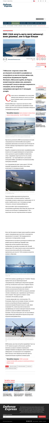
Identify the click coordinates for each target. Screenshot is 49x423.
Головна (4, 31)
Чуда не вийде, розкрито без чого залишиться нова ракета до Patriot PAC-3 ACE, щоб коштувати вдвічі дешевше (41, 115)
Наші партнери (29, 25)
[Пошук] (45, 19)
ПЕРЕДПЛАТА (40, 421)
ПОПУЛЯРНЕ (41, 89)
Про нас (4, 25)
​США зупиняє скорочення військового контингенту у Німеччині (20, 361)
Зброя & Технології (9, 31)
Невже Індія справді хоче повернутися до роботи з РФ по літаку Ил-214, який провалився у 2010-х (7, 395)
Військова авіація (21, 366)
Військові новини (13, 366)
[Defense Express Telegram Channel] (45, 1)
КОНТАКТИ (44, 421)
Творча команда (10, 25)
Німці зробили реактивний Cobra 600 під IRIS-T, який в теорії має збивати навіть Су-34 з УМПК (40, 126)
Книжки (24, 25)
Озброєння (29, 366)
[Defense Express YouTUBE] (41, 1)
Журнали (16, 25)
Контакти (35, 25)
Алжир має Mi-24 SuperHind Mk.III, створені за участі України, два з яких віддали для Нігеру (29, 395)
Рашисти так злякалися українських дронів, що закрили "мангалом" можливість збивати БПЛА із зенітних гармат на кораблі (19, 396)
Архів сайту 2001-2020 (41, 25)
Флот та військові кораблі (11, 368)
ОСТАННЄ (41, 86)
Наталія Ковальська (14, 59)
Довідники (20, 25)
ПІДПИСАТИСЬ (42, 416)
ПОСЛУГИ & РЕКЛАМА (35, 421)
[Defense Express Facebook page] (38, 1)
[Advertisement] (31, 12)
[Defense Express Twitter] (43, 1)
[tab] (41, 86)
